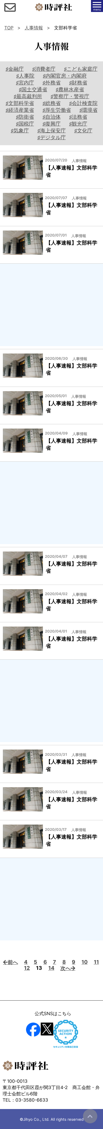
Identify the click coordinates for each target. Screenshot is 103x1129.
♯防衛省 (25, 117)
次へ (65, 968)
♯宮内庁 (25, 83)
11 (96, 962)
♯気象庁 (20, 131)
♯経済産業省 (20, 110)
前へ (13, 962)
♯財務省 (78, 83)
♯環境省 (89, 110)
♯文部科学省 (20, 103)
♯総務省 (52, 103)
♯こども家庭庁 (81, 69)
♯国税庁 (25, 124)
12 (27, 968)
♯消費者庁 (44, 69)
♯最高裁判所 (28, 96)
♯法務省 (78, 117)
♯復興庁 (52, 124)
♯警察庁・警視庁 (70, 96)
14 (51, 968)
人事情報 (34, 28)
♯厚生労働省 (57, 110)
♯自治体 (52, 117)
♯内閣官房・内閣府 (65, 76)
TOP (8, 28)
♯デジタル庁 (51, 137)
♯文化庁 (83, 131)
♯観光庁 (78, 124)
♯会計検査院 (83, 103)
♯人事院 (25, 76)
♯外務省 (52, 83)
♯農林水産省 (70, 89)
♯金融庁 (15, 69)
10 (85, 962)
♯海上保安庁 (51, 131)
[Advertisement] (51, 304)
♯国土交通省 (33, 89)
